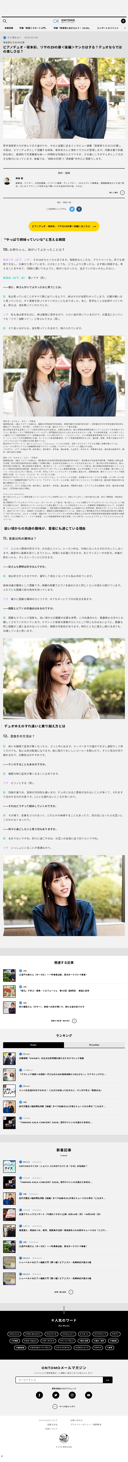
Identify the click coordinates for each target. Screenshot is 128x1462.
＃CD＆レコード (82, 1348)
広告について (51, 1429)
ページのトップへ (67, 1406)
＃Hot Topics (30, 1341)
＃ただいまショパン (33, 1334)
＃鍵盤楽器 (20, 1348)
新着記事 (9, 28)
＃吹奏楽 (14, 1341)
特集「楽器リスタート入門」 (33, 28)
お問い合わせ (76, 1420)
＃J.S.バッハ (14, 1334)
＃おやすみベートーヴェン (40, 1348)
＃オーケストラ (48, 1341)
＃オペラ (97, 1348)
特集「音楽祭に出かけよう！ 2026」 (72, 28)
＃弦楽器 (113, 1341)
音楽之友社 (52, 1424)
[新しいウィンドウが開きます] (39, 1395)
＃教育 (109, 1348)
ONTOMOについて (48, 1420)
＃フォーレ (84, 1334)
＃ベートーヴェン (67, 1341)
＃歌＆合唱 (84, 1341)
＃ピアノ (115, 1334)
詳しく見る (113, 193)
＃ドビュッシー (68, 1334)
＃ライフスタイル (63, 1348)
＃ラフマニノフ (100, 1334)
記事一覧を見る (60, 1292)
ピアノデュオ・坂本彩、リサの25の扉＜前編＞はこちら (61, 226)
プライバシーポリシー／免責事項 (85, 1424)
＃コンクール (52, 1334)
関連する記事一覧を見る (60, 1021)
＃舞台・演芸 (99, 1341)
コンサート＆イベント (108, 28)
